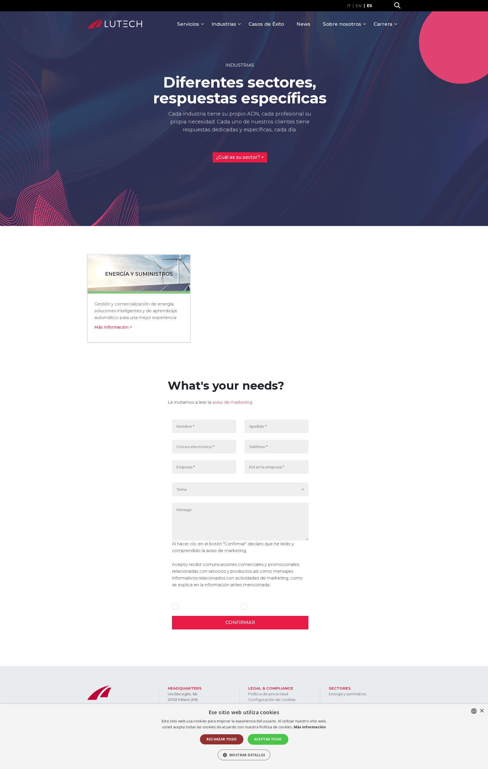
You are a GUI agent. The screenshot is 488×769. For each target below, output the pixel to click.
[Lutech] (114, 24)
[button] (244, 755)
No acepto (257, 607)
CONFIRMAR (240, 622)
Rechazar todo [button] (221, 739)
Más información (310, 726)
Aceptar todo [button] (268, 739)
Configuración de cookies (271, 699)
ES (369, 5)
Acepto (187, 607)
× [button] (482, 711)
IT (348, 5)
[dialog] (244, 736)
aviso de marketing (231, 402)
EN (359, 5)
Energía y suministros (347, 694)
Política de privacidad (268, 694)
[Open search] (397, 5)
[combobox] (474, 711)
